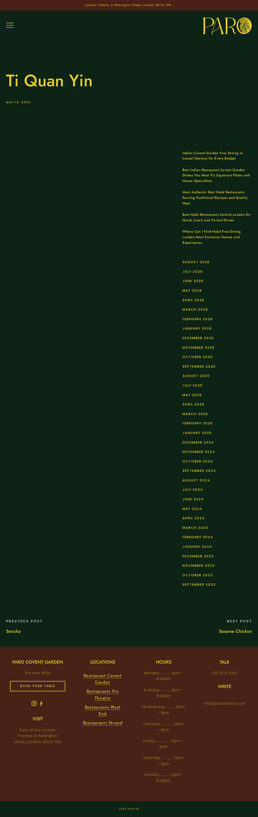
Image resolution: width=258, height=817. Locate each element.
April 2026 (193, 300)
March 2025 (195, 414)
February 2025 (197, 423)
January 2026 (197, 328)
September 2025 (199, 366)
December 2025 (198, 338)
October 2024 (197, 461)
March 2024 (195, 528)
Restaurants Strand (102, 723)
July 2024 (192, 489)
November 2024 (198, 452)
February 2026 (197, 319)
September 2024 (199, 471)
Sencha (13, 631)
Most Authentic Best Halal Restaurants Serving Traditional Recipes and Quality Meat (214, 197)
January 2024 (197, 546)
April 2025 (193, 404)
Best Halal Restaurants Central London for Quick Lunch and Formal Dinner (216, 217)
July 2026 (192, 271)
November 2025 (198, 347)
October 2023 (197, 575)
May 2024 (192, 509)
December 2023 (198, 556)
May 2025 (192, 395)
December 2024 (198, 442)
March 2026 (195, 309)
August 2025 (196, 376)
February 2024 (197, 537)
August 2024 (196, 480)
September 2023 (199, 584)
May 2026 (192, 290)
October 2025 (197, 357)
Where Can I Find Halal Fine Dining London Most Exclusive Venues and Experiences (211, 237)
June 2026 (193, 281)
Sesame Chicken (235, 631)
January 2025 (197, 433)
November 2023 (198, 565)
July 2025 (192, 385)
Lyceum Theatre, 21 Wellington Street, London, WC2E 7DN (128, 5)
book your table (37, 686)
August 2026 (196, 262)
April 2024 (193, 518)
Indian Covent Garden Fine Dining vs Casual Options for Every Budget (212, 156)
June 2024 (193, 499)
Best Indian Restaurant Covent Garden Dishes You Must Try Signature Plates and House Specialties (216, 175)
